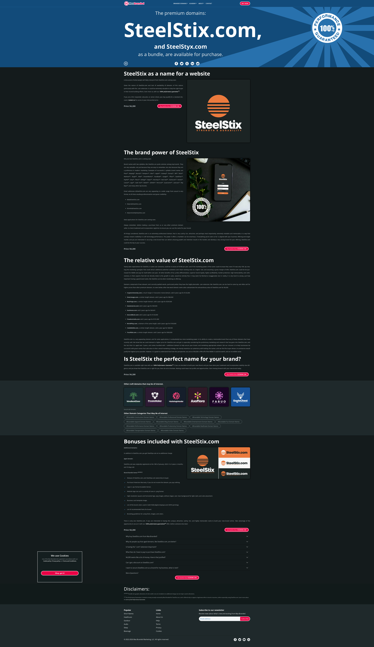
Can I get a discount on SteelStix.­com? (139, 562)
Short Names (129, 614)
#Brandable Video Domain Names (172, 430)
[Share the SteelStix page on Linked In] (192, 63)
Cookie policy (47, 561)
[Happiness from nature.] (133, 397)
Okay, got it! (60, 573)
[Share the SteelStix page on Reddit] (197, 63)
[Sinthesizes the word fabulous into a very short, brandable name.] (219, 397)
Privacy (158, 628)
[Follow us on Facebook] (235, 639)
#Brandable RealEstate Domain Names (205, 426)
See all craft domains (130, 409)
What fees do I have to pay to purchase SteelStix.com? (145, 552)
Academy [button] (192, 3)
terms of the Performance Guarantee (135, 599)
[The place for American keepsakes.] (240, 397)
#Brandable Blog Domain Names (167, 422)
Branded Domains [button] (180, 3)
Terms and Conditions (69, 561)
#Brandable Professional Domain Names (173, 417)
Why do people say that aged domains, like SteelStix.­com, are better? (151, 542)
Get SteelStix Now (232, 530)
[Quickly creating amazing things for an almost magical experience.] (155, 397)
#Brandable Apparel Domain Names (138, 422)
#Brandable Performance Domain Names (140, 426)
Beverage (127, 631)
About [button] (200, 3)
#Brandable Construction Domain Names (140, 417)
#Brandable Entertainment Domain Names (198, 422)
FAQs (158, 621)
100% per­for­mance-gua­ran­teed (156, 524)
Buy (245, 3)
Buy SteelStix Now (165, 106)
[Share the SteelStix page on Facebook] (176, 63)
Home (158, 614)
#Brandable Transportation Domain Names (140, 430)
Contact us (131, 100)
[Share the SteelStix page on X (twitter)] (181, 63)
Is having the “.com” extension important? (141, 547)
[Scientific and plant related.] (197, 397)
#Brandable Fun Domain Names (228, 422)
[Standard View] (126, 63)
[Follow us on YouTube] (244, 639)
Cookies (159, 631)
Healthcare (128, 617)
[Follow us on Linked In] (248, 639)
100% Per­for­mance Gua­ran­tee (163, 365)
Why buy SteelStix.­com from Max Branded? (141, 536)
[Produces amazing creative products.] (176, 397)
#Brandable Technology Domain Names (205, 417)
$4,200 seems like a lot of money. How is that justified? (145, 557)
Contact (209, 3)
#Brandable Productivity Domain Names (173, 426)
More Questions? (132, 573)
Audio (126, 624)
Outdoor (127, 621)
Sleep (126, 628)
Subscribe (245, 619)
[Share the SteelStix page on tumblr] (187, 63)
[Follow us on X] (239, 639)
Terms (158, 624)
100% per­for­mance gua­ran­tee (170, 92)
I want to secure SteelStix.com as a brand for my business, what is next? (152, 568)
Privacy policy (56, 561)
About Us (159, 617)
